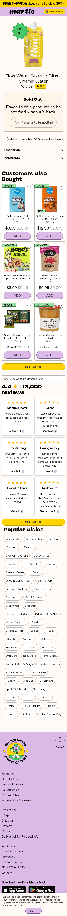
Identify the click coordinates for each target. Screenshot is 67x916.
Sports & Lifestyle (16, 689)
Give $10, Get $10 (13, 867)
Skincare (28, 638)
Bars (35, 572)
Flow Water (17, 75)
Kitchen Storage (15, 672)
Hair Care (48, 647)
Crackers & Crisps (17, 555)
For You (53, 538)
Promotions (9, 809)
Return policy (10, 789)
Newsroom (9, 856)
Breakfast (30, 605)
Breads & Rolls (14, 630)
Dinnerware (46, 680)
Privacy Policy (10, 795)
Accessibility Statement (17, 800)
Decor (11, 680)
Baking (34, 630)
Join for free (56, 11)
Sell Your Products (14, 862)
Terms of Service (12, 784)
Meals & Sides (42, 588)
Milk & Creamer (15, 622)
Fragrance (12, 647)
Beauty (11, 638)
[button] (33, 44)
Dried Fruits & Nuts (47, 613)
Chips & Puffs (31, 563)
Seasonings (12, 605)
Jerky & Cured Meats (19, 580)
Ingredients (12, 158)
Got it (33, 910)
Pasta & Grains (15, 572)
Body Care (30, 647)
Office (11, 705)
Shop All (11, 547)
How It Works (10, 779)
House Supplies (31, 705)
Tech (11, 714)
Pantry (28, 547)
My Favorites (34, 538)
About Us (8, 773)
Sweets (11, 563)
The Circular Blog (50, 714)
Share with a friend (50, 139)
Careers (7, 872)
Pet (45, 697)
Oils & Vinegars (34, 597)
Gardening (39, 689)
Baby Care (29, 655)
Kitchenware (38, 672)
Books (51, 705)
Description (12, 150)
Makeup (45, 638)
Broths (36, 622)
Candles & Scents (49, 664)
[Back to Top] (60, 742)
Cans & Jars (45, 580)
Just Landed (13, 538)
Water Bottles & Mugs (19, 664)
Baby (51, 630)
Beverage (50, 563)
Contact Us (9, 831)
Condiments (13, 597)
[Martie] (21, 12)
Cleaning (28, 680)
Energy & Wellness (17, 588)
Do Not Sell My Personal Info (20, 836)
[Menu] (5, 12)
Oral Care (12, 655)
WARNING (9, 378)
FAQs (5, 815)
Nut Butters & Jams (17, 613)
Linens (11, 697)
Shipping (7, 820)
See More (33, 367)
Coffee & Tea (41, 555)
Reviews (7, 825)
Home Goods (49, 655)
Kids (28, 697)
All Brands (29, 714)
